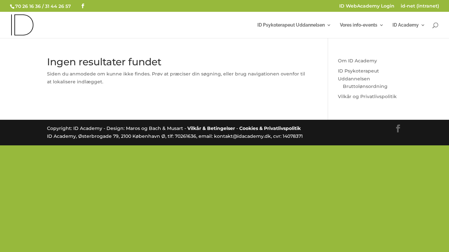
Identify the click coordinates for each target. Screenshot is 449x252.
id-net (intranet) (420, 6)
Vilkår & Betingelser (211, 128)
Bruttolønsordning (365, 86)
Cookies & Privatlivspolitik (270, 128)
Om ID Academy (357, 61)
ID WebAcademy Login (366, 6)
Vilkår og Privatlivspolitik (367, 96)
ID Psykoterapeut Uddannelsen (291, 25)
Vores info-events (358, 25)
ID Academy (405, 25)
